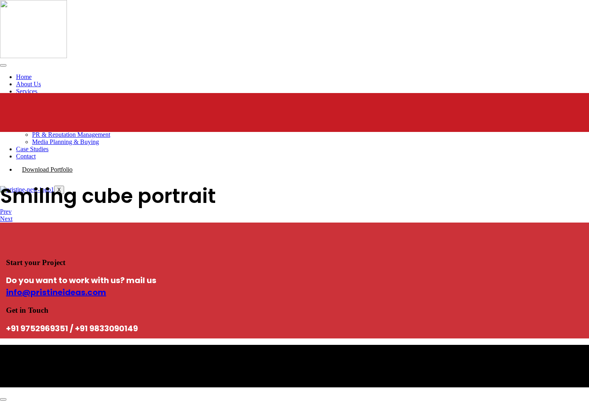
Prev (6, 211)
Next (6, 218)
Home (24, 76)
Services (26, 91)
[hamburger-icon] (3, 65)
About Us (28, 84)
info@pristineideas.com (56, 292)
